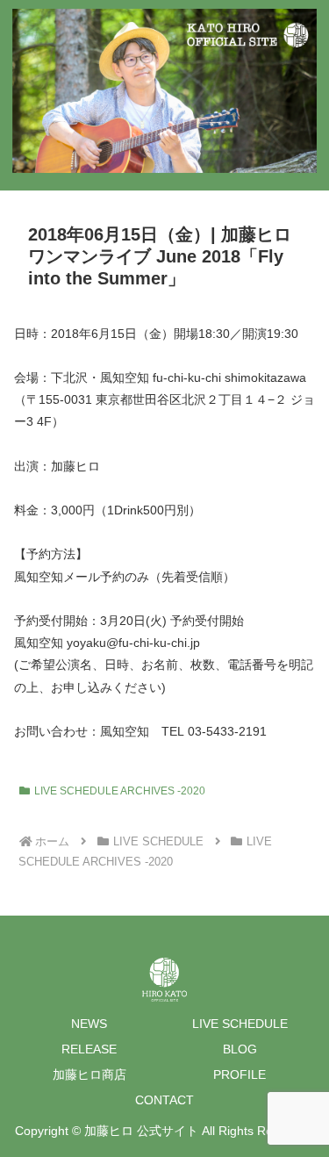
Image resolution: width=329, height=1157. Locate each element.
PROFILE (239, 1074)
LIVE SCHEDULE (240, 1024)
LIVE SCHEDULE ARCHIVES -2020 (119, 791)
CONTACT (164, 1100)
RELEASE (89, 1049)
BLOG (240, 1049)
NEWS (89, 1024)
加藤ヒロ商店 (89, 1074)
